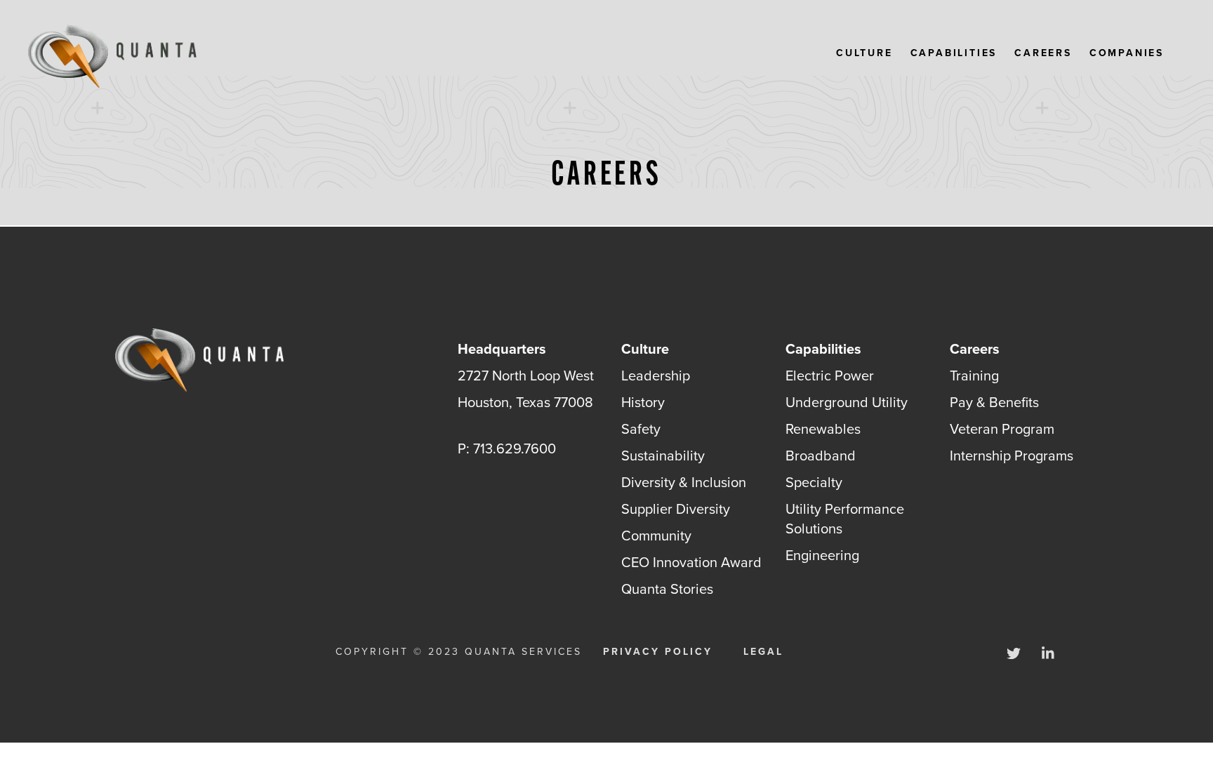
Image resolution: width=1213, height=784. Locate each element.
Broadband (821, 455)
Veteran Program (1002, 428)
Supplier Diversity (675, 508)
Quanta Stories (667, 588)
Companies (1126, 53)
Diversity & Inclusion (683, 482)
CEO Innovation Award (691, 562)
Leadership (655, 375)
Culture (864, 53)
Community (656, 535)
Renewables (823, 428)
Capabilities (953, 53)
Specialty (814, 482)
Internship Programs (1011, 455)
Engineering (822, 555)
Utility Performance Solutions (845, 518)
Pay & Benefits (994, 402)
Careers (1043, 53)
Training (974, 375)
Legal (763, 652)
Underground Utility (847, 402)
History (643, 402)
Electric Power (830, 375)
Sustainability (663, 455)
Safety (641, 428)
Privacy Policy (657, 652)
